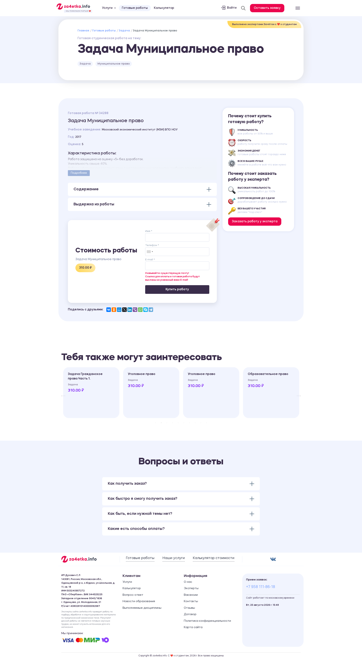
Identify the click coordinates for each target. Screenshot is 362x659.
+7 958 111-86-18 (260, 587)
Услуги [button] (107, 8)
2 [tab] (161, 423)
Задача (124, 30)
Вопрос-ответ (133, 595)
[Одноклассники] (114, 309)
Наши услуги (174, 558)
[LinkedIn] (129, 309)
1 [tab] (155, 423)
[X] (124, 309)
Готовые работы (135, 8)
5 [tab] (178, 423)
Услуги (127, 582)
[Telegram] (151, 309)
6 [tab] (184, 423)
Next (297, 393)
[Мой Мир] (119, 309)
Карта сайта (193, 627)
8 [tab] (195, 423)
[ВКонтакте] (108, 309)
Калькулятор (164, 8)
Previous (61, 393)
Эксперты (191, 588)
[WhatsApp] (140, 309)
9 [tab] (201, 423)
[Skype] (145, 309)
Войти (232, 7)
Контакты (191, 601)
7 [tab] (189, 423)
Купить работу (177, 289)
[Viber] (135, 309)
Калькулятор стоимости (213, 558)
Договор (190, 614)
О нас (188, 582)
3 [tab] (167, 423)
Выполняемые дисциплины (142, 608)
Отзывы (189, 608)
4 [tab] (172, 423)
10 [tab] (206, 423)
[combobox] (149, 252)
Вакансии (191, 595)
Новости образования (139, 601)
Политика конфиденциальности (207, 621)
